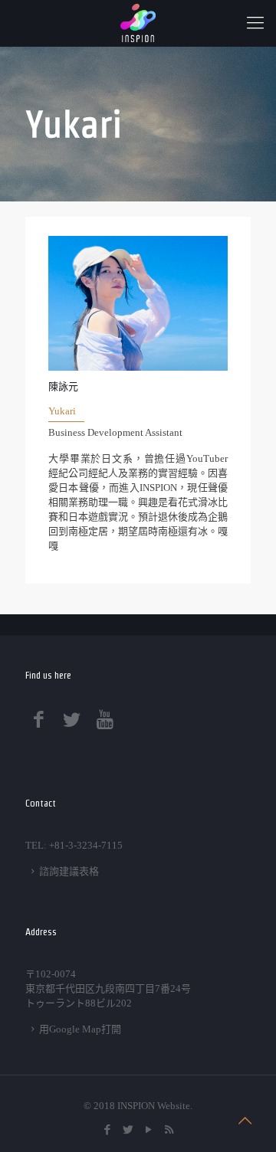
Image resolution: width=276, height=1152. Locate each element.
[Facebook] (107, 1130)
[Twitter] (128, 1130)
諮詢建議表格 (69, 871)
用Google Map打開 (80, 1029)
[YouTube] (148, 1130)
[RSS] (169, 1130)
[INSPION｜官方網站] (138, 23)
